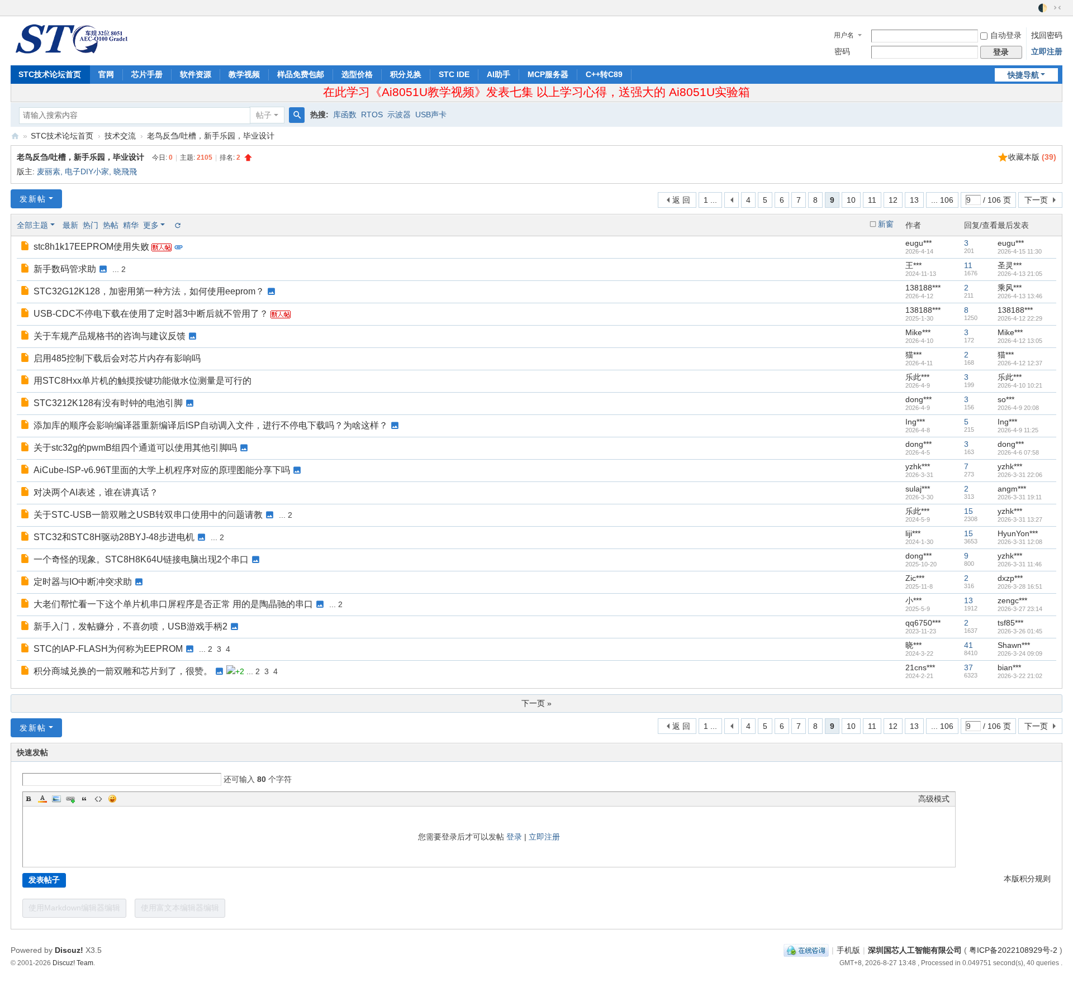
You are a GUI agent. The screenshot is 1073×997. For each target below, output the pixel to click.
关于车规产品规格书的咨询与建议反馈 (110, 336)
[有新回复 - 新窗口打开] (26, 246)
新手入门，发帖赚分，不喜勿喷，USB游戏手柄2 (130, 626)
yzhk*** (917, 466)
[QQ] (806, 950)
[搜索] (297, 115)
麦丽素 (48, 171)
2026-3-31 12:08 (1020, 541)
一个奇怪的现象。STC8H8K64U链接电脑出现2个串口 (141, 559)
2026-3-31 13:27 (1020, 519)
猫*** (913, 354)
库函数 (345, 114)
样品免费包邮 (300, 74)
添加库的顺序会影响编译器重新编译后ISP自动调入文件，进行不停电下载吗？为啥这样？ (211, 425)
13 (914, 199)
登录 (514, 836)
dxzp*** (1010, 578)
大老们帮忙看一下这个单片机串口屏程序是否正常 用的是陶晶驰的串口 (173, 604)
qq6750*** (923, 622)
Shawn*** (1014, 645)
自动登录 (1006, 35)
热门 (90, 225)
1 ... (710, 199)
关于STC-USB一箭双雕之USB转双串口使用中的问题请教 (148, 514)
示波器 (399, 114)
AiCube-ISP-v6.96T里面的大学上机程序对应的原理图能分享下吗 (162, 470)
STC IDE (454, 74)
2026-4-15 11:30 (1020, 251)
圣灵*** (1010, 265)
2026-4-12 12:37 (1020, 363)
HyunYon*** (1018, 533)
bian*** (1009, 667)
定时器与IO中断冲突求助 (83, 581)
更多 (151, 225)
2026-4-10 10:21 (1020, 385)
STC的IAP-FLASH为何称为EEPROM (108, 648)
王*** (913, 265)
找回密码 (1046, 35)
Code (98, 798)
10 (851, 199)
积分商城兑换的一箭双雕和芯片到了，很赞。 (123, 671)
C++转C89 (604, 74)
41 (968, 645)
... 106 (942, 199)
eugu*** (918, 242)
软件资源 (195, 74)
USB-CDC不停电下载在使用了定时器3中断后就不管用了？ (151, 313)
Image (56, 798)
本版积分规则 (1027, 878)
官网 (106, 74)
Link (70, 798)
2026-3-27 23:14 (1020, 608)
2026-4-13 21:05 (1020, 273)
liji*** (912, 533)
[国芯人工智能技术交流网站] (71, 38)
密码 (842, 51)
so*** (1006, 399)
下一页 (1036, 199)
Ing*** (915, 421)
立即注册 (1046, 51)
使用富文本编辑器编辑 (180, 907)
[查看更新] (177, 225)
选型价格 (357, 74)
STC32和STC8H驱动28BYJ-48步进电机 (114, 537)
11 (872, 199)
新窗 (886, 224)
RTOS (372, 114)
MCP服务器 (548, 74)
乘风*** (1010, 287)
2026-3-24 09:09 (1020, 653)
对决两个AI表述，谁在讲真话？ (96, 492)
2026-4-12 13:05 (1020, 340)
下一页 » (536, 703)
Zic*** (914, 578)
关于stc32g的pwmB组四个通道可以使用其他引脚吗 (135, 447)
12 (893, 199)
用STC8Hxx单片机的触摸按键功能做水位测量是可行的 (142, 380)
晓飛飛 (125, 171)
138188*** (923, 287)
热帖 (110, 225)
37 (968, 667)
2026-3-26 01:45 (1020, 631)
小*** (913, 600)
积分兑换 (405, 74)
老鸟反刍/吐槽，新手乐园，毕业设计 (210, 135)
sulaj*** (917, 488)
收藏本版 (1032, 156)
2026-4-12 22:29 (1020, 318)
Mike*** (917, 332)
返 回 (681, 199)
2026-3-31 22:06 (1020, 474)
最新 (70, 225)
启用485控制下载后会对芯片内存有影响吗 (117, 358)
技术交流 (120, 135)
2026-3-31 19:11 (1020, 497)
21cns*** (920, 667)
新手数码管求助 (65, 269)
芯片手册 (147, 74)
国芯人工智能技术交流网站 (15, 136)
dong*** (918, 399)
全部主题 (32, 225)
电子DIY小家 (87, 171)
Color (42, 798)
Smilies (112, 798)
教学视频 (244, 74)
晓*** (913, 645)
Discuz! (69, 950)
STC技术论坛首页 (49, 74)
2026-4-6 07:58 (1018, 452)
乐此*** (917, 377)
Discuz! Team (73, 962)
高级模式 (933, 798)
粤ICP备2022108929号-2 (1013, 950)
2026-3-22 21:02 (1020, 675)
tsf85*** (1010, 622)
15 (968, 511)
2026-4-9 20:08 (1018, 407)
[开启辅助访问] (1033, 8)
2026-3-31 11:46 (1020, 564)
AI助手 (498, 74)
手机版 (848, 950)
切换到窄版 (1057, 8)
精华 (131, 225)
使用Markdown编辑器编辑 (74, 907)
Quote (84, 798)
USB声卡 (431, 114)
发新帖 (33, 198)
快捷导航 (1023, 74)
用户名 (844, 35)
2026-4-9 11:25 (1018, 430)
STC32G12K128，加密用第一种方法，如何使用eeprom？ (149, 291)
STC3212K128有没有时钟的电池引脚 (108, 403)
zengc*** (1012, 600)
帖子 (264, 115)
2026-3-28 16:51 (1020, 586)
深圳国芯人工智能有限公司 (915, 950)
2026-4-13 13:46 (1020, 296)
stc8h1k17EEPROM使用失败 (91, 246)
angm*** (1012, 488)
